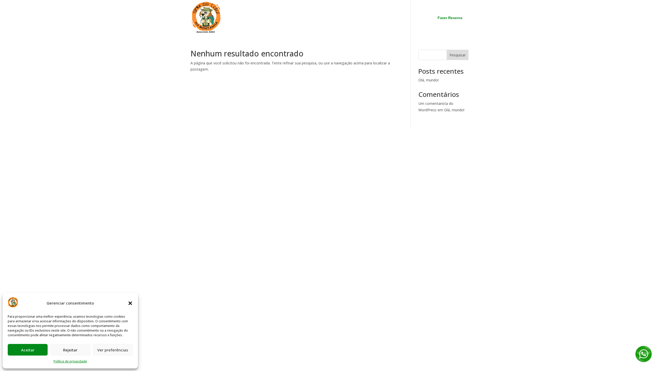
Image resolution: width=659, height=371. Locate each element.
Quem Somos (280, 18)
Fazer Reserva (450, 18)
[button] (130, 303)
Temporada (313, 18)
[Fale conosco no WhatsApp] (644, 361)
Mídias (356, 18)
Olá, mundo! (428, 80)
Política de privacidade (70, 361)
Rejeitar (70, 349)
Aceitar (27, 349)
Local (337, 18)
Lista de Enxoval (408, 18)
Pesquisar (457, 55)
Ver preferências (112, 349)
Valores (377, 18)
